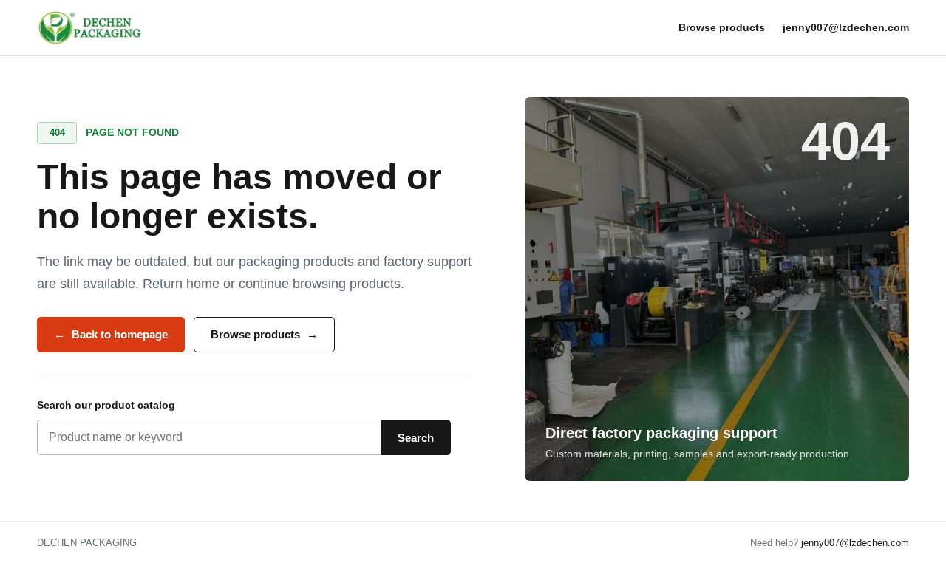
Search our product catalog (106, 405)
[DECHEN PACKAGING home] (90, 28)
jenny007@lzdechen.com (846, 27)
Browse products (721, 27)
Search (416, 437)
